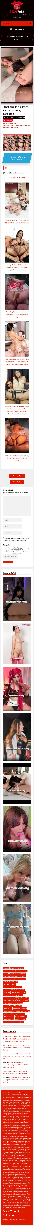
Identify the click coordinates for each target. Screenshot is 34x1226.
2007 (24, 971)
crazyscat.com (22, 1219)
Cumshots (20, 989)
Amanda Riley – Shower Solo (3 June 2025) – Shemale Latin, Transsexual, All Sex (17, 1056)
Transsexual (14, 127)
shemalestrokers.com (22, 1011)
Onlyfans (6, 127)
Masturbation (18, 1003)
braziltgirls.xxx (9, 989)
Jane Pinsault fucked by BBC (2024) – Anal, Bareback (15, 110)
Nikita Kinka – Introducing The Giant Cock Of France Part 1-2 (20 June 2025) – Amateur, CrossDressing (17, 1039)
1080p (7, 125)
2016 (22, 979)
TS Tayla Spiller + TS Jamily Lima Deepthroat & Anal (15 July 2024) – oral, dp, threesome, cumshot (17, 267)
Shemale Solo (9, 1011)
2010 (22, 973)
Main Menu (6, 23)
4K (6, 968)
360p (13, 968)
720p (7, 971)
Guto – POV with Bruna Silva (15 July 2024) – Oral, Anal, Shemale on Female (17, 458)
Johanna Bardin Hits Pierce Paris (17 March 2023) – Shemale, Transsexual (17, 221)
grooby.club (8, 995)
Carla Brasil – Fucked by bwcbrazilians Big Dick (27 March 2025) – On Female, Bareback (16, 1065)
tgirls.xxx (20, 1014)
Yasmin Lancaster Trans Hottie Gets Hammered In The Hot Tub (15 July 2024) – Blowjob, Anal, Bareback (17, 361)
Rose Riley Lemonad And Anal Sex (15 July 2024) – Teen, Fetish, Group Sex (17, 314)
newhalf (7, 1005)
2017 (7, 981)
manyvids (8, 1003)
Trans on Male (9, 1019)
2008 (7, 973)
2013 (22, 976)
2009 (14, 973)
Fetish (7, 992)
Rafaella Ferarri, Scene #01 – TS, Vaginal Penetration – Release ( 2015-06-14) (16, 1080)
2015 (14, 979)
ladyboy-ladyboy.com (11, 997)
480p (20, 968)
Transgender (9, 1016)
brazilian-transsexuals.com (12, 987)
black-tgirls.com (9, 984)
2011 (7, 976)
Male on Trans (25, 125)
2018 (14, 981)
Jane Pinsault (15, 125)
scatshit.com (6, 1219)
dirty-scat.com (13, 1219)
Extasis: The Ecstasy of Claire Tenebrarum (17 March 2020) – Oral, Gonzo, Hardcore (17, 1047)
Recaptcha (6, 545)
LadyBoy (18, 995)
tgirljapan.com (9, 1014)
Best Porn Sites (18, 30)
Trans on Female (21, 1016)
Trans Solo (19, 1022)
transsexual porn (10, 123)
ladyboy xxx (24, 997)
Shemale (8, 1008)
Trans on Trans (20, 1019)
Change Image (17, 553)
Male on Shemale (10, 1000)
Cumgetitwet (7, 1036)
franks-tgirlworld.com (18, 992)
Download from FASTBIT (17, 158)
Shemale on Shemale (20, 1008)
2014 (7, 979)
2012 (14, 976)
